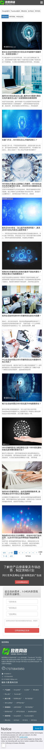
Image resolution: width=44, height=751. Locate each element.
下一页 (5, 556)
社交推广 (27, 690)
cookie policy (23, 737)
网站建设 (36, 690)
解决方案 (7, 698)
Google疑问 (6, 11)
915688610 (7, 674)
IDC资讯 (37, 11)
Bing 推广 (8, 694)
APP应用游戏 (20, 711)
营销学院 (7, 716)
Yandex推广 (18, 694)
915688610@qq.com (10, 679)
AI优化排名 (19, 16)
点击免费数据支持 (22, 582)
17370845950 (14, 669)
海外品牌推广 (9, 703)
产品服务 (7, 690)
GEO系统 (12, 16)
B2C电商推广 (29, 698)
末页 (11, 556)
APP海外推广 (20, 703)
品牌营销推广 (18, 707)
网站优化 (24, 11)
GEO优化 (5, 16)
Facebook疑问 (15, 11)
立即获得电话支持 (22, 630)
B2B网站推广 (18, 698)
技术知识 (31, 11)
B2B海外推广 (9, 711)
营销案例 (7, 707)
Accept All (38, 728)
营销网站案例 (32, 711)
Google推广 (17, 690)
